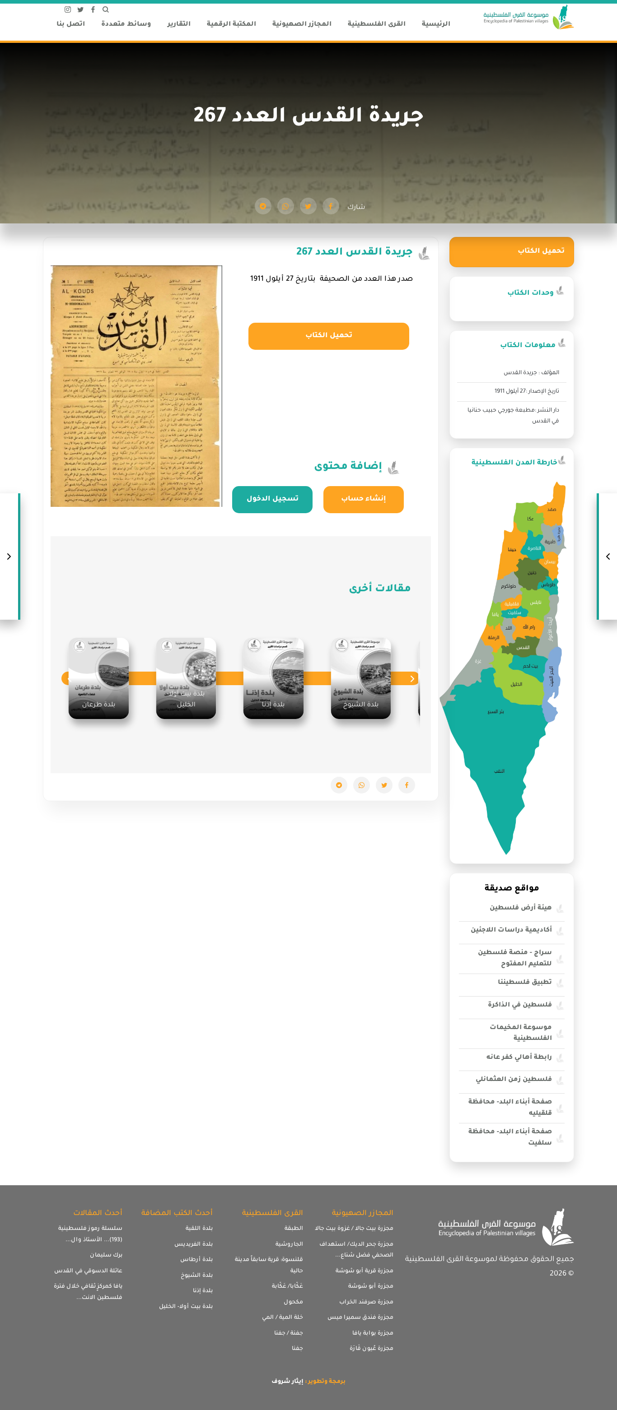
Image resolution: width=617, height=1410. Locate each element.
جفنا (297, 1349)
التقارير (179, 24)
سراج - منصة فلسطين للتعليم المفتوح (515, 959)
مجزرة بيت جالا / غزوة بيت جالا (354, 1229)
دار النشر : (547, 411)
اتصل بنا (70, 24)
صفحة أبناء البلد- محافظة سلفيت (510, 1138)
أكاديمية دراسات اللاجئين (511, 930)
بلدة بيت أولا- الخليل (186, 1307)
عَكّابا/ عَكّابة (287, 1287)
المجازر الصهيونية (302, 24)
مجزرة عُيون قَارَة (371, 1349)
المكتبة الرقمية (231, 24)
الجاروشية (289, 1245)
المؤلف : (548, 373)
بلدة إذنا (203, 1291)
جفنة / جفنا (288, 1334)
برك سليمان (106, 1255)
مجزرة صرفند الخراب (366, 1302)
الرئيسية (436, 24)
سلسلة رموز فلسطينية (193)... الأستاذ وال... (90, 1234)
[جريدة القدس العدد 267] (331, 206)
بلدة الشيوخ (197, 1276)
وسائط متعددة (126, 24)
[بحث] (106, 11)
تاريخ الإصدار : (542, 392)
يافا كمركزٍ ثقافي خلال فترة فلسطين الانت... (88, 1292)
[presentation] (412, 678)
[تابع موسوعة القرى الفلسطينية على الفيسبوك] (93, 11)
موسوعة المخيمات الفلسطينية (521, 1034)
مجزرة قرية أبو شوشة (364, 1271)
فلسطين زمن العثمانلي (514, 1080)
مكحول (293, 1302)
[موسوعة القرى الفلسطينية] (529, 18)
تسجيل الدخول (273, 499)
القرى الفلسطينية (377, 24)
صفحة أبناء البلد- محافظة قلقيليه (510, 1108)
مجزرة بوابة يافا (372, 1334)
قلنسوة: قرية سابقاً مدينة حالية (269, 1266)
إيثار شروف (287, 1382)
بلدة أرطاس (196, 1260)
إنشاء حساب (363, 499)
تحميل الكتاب (328, 336)
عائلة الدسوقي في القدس (88, 1271)
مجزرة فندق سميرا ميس (360, 1318)
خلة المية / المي (282, 1318)
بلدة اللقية (199, 1229)
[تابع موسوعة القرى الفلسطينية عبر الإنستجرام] (68, 11)
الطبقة (294, 1229)
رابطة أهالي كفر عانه (519, 1058)
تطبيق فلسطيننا (525, 983)
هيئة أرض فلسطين (521, 908)
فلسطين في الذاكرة (520, 1005)
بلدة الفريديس (193, 1245)
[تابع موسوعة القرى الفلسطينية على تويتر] (80, 11)
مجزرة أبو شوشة (370, 1287)
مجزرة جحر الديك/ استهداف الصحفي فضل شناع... (356, 1250)
